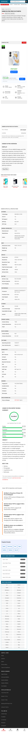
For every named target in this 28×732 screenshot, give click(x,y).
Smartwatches (24, 4)
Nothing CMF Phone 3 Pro (6, 703)
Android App (4, 713)
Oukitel (19, 624)
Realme (10, 550)
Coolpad (19, 592)
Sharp (19, 632)
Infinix (7, 608)
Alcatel (19, 585)
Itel (19, 608)
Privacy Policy (4, 664)
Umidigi (7, 642)
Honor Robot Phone (14, 563)
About (2, 661)
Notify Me (15, 71)
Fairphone (19, 598)
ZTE (19, 647)
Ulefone (19, 639)
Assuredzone (4, 1)
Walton (7, 645)
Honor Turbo (14, 559)
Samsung (10, 546)
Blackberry (7, 590)
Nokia (19, 618)
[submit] (26, 1)
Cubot (7, 595)
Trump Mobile (7, 639)
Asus (19, 587)
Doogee (19, 595)
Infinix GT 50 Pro (4, 707)
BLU (7, 592)
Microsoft (19, 616)
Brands (11, 4)
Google (19, 600)
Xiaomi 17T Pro (4, 696)
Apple (4, 546)
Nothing (7, 621)
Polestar (19, 626)
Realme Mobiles (4, 680)
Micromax (7, 616)
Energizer (7, 598)
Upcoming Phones (17, 4)
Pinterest (3, 722)
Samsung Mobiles (5, 677)
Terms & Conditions (5, 667)
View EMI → (22, 79)
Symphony (19, 634)
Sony (7, 634)
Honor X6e (14, 566)
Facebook (3, 716)
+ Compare (24, 42)
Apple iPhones (4, 674)
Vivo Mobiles (4, 686)
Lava (7, 611)
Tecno (19, 637)
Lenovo (19, 611)
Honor (3, 13)
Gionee (7, 600)
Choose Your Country (5, 4)
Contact (3, 658)
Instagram (3, 725)
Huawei (18, 605)
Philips (7, 626)
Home (3, 9)
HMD (7, 603)
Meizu (19, 613)
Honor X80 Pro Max (14, 570)
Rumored (19, 629)
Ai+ (7, 585)
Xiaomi (7, 647)
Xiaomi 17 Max (4, 700)
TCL (7, 637)
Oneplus (19, 621)
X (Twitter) (3, 719)
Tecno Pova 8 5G (4, 692)
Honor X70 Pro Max (14, 577)
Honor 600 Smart (14, 573)
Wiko (19, 645)
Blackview (19, 590)
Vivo (15, 546)
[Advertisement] (14, 32)
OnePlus (4, 550)
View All (16, 550)
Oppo (19, 546)
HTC (7, 605)
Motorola (7, 618)
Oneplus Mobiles (4, 683)
